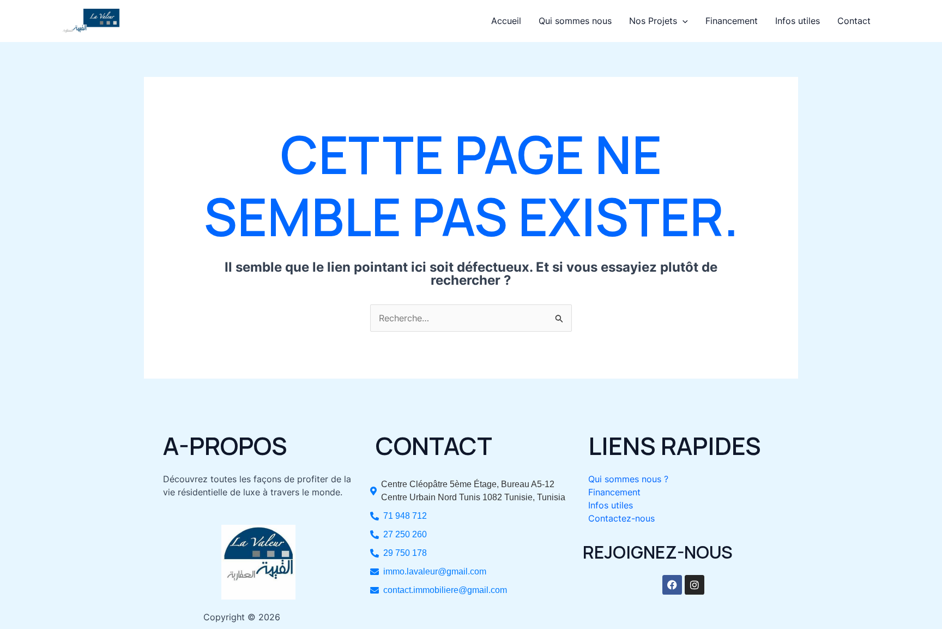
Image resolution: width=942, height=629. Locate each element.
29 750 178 (405, 553)
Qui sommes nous (575, 20)
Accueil (506, 20)
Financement (731, 20)
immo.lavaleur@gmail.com (434, 571)
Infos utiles (797, 20)
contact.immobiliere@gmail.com (445, 590)
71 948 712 (405, 515)
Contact (854, 20)
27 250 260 (405, 534)
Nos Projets (653, 20)
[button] (682, 21)
